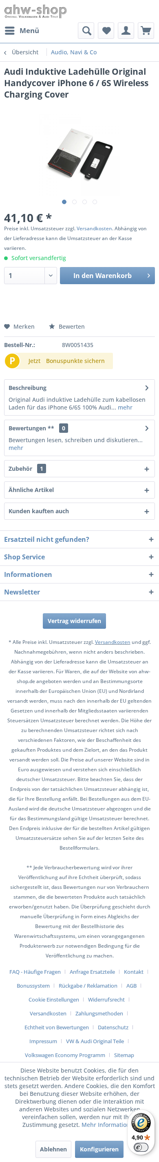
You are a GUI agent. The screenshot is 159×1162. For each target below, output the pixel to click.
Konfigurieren (99, 1149)
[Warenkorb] (146, 30)
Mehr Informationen (109, 1125)
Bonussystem (33, 985)
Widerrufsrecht (106, 999)
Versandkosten (94, 228)
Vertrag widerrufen (74, 621)
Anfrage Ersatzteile (92, 971)
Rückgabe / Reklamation (88, 985)
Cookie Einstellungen (54, 999)
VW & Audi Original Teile (95, 1041)
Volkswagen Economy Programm (65, 1055)
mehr (124, 407)
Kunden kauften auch (39, 511)
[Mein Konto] (126, 30)
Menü (29, 30)
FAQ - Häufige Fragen (35, 971)
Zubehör (26, 468)
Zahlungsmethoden (99, 1013)
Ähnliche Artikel (31, 490)
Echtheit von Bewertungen (56, 1027)
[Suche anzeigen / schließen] (86, 30)
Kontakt (134, 971)
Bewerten (71, 326)
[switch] (141, 1147)
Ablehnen (53, 1149)
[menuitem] (21, 30)
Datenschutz (113, 1027)
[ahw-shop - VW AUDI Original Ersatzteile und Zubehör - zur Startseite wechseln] (35, 11)
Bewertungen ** (31, 428)
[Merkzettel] (106, 30)
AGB (131, 985)
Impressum (43, 1041)
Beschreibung (27, 388)
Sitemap (124, 1055)
